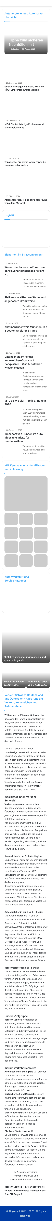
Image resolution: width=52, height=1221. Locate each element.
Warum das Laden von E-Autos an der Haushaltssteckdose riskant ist (25, 271)
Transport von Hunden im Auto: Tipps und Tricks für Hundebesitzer (23, 437)
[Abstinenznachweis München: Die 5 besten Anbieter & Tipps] (12, 339)
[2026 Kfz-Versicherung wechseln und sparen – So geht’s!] (26, 639)
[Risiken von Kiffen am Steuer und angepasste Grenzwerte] (12, 309)
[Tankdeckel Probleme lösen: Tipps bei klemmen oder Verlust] (26, 144)
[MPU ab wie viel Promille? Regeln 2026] (12, 413)
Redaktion (15, 49)
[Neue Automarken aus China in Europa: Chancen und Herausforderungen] (14, 676)
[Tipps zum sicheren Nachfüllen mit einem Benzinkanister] (26, 39)
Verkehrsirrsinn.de (23, 1175)
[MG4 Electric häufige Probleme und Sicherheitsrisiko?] (26, 106)
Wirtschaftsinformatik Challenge (26, 1179)
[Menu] (48, 4)
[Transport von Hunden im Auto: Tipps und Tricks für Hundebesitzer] (12, 450)
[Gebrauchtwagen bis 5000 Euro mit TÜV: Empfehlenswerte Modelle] (26, 68)
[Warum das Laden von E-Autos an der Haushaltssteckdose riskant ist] (12, 283)
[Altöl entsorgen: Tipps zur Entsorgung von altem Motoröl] (26, 181)
